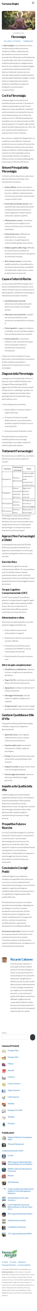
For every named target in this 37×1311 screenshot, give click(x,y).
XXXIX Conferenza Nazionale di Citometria (20, 1170)
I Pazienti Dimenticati (16, 1144)
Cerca (4, 1033)
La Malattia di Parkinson (17, 1227)
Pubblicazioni (28, 41)
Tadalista (11, 1117)
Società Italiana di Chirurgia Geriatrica (18, 1199)
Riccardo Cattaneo (12, 41)
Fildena (10, 1064)
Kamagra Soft (13, 1057)
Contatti (5, 1262)
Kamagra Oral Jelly (15, 1110)
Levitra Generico (14, 1083)
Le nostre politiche (23, 1265)
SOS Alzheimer (13, 1182)
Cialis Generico (13, 1097)
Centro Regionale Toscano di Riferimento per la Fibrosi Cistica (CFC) (20, 1207)
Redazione (21, 1262)
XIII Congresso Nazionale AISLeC (20, 1214)
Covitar (10, 1155)
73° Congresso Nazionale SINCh (20, 1234)
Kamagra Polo (13, 1050)
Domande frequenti (9, 1265)
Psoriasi (11, 1175)
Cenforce (11, 1077)
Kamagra (11, 1123)
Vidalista (11, 1103)
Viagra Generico (14, 1090)
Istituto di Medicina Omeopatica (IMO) (20, 1138)
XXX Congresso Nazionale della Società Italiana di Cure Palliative (20, 1163)
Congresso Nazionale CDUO (12, 1151)
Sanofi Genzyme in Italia (17, 1220)
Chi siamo (13, 1262)
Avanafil (11, 1070)
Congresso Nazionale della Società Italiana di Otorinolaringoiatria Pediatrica (21, 1191)
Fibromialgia (18, 37)
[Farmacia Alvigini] (9, 1257)
